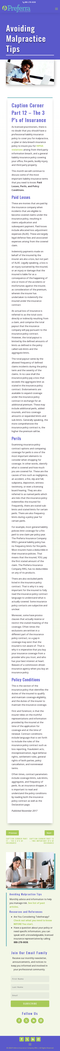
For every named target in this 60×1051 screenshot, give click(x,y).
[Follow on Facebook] (19, 1020)
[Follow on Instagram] (41, 1020)
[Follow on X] (26, 1020)
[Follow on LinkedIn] (33, 1020)
